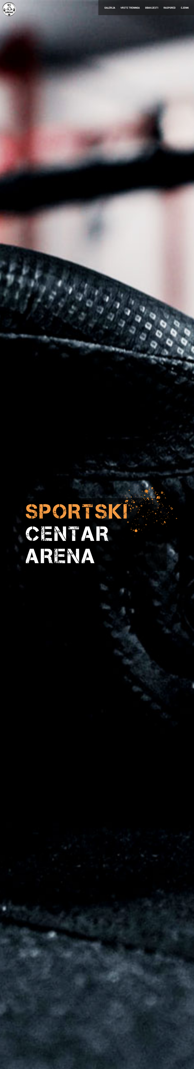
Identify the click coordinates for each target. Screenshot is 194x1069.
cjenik (185, 7)
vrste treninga (130, 7)
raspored (170, 7)
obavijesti (151, 7)
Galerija (109, 7)
